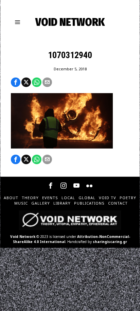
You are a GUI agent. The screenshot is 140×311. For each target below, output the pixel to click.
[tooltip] (15, 82)
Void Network (22, 236)
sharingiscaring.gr (110, 241)
